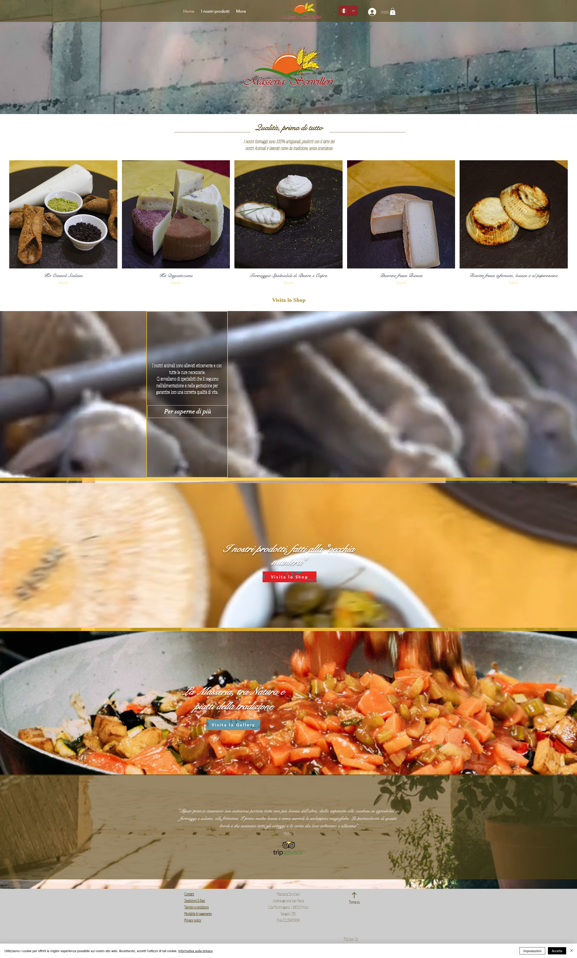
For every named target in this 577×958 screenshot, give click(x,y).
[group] (288, 222)
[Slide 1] (284, 868)
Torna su (354, 902)
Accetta (557, 951)
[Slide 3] (292, 868)
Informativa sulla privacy (195, 951)
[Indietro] (25, 827)
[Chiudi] (571, 950)
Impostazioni (532, 951)
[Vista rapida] (63, 214)
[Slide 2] (288, 868)
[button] (393, 11)
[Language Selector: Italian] (348, 11)
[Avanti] (551, 827)
